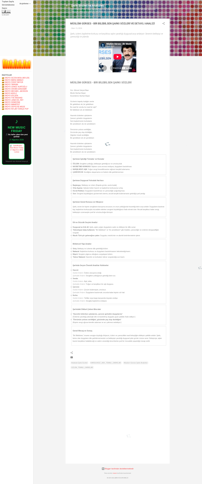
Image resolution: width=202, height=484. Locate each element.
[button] (163, 24)
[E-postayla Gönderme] (71, 358)
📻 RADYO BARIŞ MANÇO (12, 80)
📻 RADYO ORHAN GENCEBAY (14, 89)
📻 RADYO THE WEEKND (12, 98)
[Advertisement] (117, 442)
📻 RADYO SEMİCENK (11, 102)
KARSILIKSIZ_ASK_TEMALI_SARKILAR (106, 363)
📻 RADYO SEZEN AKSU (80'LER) (15, 78)
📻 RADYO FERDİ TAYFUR (12, 82)
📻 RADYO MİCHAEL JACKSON (15, 91)
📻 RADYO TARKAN (10, 84)
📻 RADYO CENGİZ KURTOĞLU (14, 87)
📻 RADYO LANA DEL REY (12, 100)
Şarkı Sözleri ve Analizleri (87, 5)
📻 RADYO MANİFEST (11, 104)
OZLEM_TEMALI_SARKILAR (82, 367)
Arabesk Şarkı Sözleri (79, 363)
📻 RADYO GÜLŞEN (10, 95)
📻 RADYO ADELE (9, 93)
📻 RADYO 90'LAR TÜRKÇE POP (15, 109)
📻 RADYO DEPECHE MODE (13, 107)
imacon (115, 473)
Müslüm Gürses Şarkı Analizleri (136, 363)
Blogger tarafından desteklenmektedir (119, 469)
